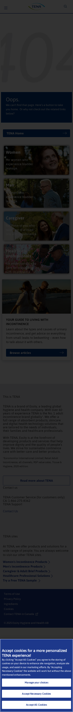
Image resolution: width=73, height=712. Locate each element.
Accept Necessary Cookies (36, 693)
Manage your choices (36, 682)
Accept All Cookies (36, 704)
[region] (36, 675)
